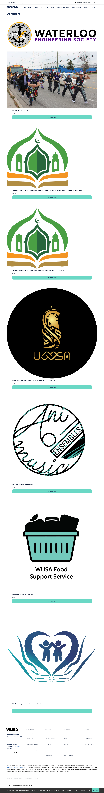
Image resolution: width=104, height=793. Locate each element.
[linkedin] (14, 752)
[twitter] (12, 752)
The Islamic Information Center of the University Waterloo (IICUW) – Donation (38, 270)
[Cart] (95, 2)
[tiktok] (9, 752)
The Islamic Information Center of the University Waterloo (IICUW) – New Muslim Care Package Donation (47, 190)
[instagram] (7, 752)
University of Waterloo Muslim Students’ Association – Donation (33, 380)
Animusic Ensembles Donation (22, 484)
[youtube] (16, 752)
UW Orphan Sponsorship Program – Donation (27, 704)
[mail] (19, 752)
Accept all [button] (95, 790)
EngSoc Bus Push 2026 (20, 110)
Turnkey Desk (15, 746)
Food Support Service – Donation (23, 594)
